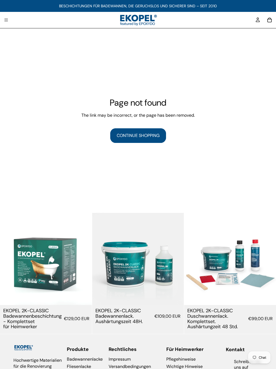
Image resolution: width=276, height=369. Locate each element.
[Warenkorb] (269, 20)
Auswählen (180, 296)
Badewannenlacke (85, 359)
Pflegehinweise (181, 359)
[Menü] (6, 20)
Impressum (120, 359)
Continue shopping (138, 135)
